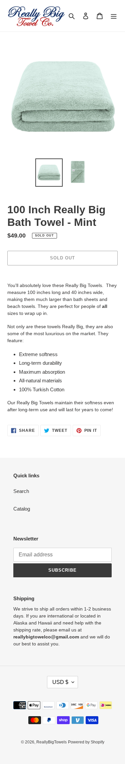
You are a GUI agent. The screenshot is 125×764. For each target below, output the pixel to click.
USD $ (60, 682)
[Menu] (114, 16)
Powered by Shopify (86, 742)
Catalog (21, 509)
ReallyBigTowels (51, 742)
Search (21, 491)
